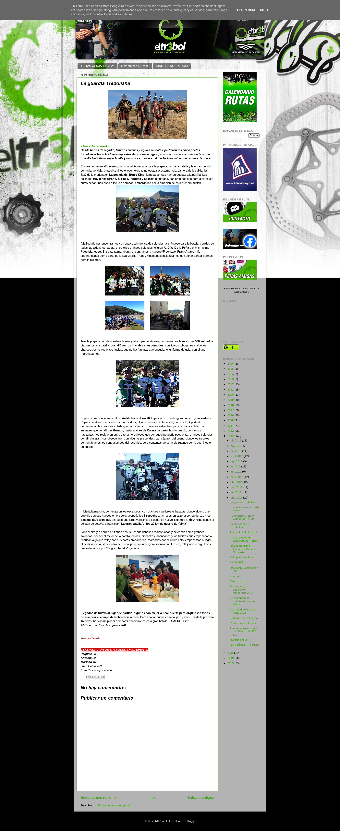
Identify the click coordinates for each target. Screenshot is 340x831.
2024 (231, 374)
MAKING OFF (238, 581)
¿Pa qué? (236, 576)
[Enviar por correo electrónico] (88, 677)
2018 (231, 405)
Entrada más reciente (98, 797)
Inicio (152, 797)
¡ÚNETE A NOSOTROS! (172, 65)
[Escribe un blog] (91, 677)
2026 (231, 363)
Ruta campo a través (243, 623)
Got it (265, 10)
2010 (231, 657)
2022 (231, 384)
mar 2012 (237, 487)
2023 (231, 379)
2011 (230, 652)
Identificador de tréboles (239, 526)
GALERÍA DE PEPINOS (244, 645)
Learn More (246, 10)
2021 (231, 389)
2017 (231, 410)
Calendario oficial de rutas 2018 (242, 611)
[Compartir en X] (95, 677)
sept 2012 (237, 456)
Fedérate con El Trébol (244, 618)
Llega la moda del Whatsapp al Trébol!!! (244, 539)
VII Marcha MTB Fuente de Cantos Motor (242, 601)
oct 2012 (236, 451)
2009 (231, 663)
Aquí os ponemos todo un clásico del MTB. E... (244, 631)
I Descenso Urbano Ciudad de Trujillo (242, 517)
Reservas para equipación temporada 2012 (241, 589)
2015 (231, 420)
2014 (231, 425)
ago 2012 (237, 461)
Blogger (191, 821)
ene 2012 (237, 497)
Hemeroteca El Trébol (135, 65)
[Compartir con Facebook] (99, 677)
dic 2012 (236, 440)
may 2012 (237, 477)
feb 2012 (236, 492)
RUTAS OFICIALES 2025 (97, 65)
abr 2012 (237, 482)
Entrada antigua (200, 797)
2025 (231, 368)
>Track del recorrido (95, 146)
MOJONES (236, 562)
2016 (231, 415)
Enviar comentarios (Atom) (114, 805)
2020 (231, 394)
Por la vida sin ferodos (244, 532)
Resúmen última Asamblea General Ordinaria (243, 549)
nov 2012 (237, 445)
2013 (231, 430)
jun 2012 (236, 471)
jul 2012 (236, 466)
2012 (231, 436)
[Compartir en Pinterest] (103, 677)
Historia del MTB (240, 639)
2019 (231, 399)
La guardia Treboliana (243, 502)
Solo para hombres (242, 557)
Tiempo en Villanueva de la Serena (241, 290)
